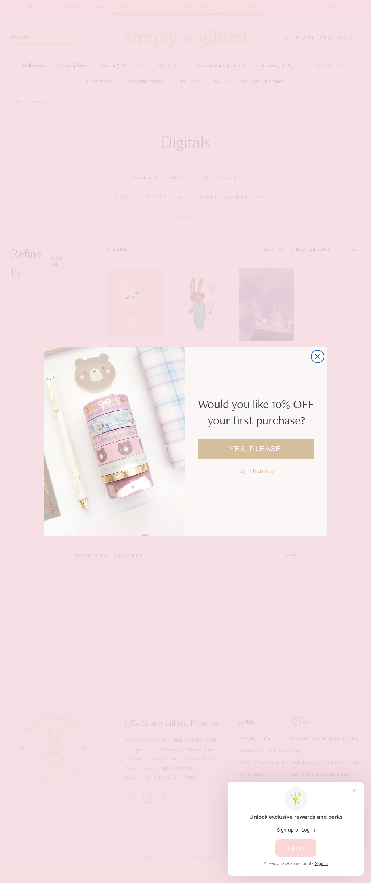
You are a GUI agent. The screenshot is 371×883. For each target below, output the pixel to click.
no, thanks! (256, 471)
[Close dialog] (317, 356)
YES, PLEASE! (256, 448)
